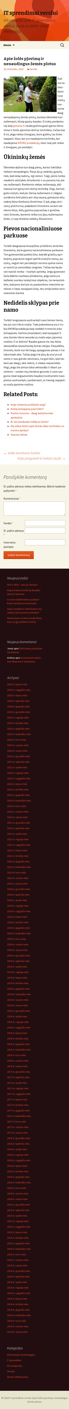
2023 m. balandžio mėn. (19, 734)
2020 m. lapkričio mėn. (18, 894)
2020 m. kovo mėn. (16, 939)
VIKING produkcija (28, 143)
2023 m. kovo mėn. (16, 739)
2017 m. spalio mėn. (17, 1082)
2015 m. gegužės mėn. (18, 1243)
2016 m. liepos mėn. (17, 1165)
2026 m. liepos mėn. (17, 684)
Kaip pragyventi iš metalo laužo (41, 458)
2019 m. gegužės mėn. (18, 988)
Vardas (8, 523)
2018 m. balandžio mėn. (19, 1049)
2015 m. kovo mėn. (16, 1254)
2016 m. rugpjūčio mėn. (19, 1160)
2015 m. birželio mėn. (18, 1237)
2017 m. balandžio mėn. (19, 1116)
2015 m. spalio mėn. (17, 1215)
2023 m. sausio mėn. (17, 750)
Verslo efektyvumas (17, 1376)
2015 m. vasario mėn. (18, 1260)
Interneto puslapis (10, 544)
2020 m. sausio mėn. (17, 950)
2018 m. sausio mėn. (17, 1066)
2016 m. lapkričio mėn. (18, 1143)
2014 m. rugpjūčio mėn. (19, 1293)
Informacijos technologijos (21, 1354)
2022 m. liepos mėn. (17, 784)
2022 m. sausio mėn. (17, 817)
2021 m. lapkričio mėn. (18, 828)
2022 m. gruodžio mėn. (18, 756)
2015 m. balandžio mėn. (19, 1248)
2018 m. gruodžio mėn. (18, 1010)
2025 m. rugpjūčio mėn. (19, 689)
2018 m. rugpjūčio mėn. (19, 1027)
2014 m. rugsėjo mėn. (18, 1287)
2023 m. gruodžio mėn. (18, 712)
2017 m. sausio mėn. (17, 1132)
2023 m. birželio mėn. (18, 723)
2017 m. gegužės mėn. (18, 1110)
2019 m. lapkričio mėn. (18, 961)
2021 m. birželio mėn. (18, 856)
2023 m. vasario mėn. (18, 745)
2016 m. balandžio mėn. (19, 1182)
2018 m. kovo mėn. (16, 1055)
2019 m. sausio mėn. (17, 1005)
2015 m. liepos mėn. (17, 1232)
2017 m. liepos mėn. (17, 1099)
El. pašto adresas (14, 533)
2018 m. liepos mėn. (17, 1033)
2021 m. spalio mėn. (17, 833)
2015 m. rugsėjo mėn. (18, 1221)
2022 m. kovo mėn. (16, 806)
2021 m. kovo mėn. (16, 872)
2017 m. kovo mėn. (16, 1121)
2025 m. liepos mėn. (17, 695)
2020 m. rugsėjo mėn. (18, 905)
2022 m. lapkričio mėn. (18, 761)
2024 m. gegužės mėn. (18, 706)
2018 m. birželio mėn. (18, 1038)
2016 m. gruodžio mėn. (18, 1138)
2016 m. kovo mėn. (16, 1188)
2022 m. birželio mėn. (18, 789)
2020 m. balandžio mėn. (19, 933)
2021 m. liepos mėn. (17, 850)
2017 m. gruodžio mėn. (18, 1071)
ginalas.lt (19, 125)
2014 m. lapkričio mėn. (18, 1276)
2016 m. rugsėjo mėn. (18, 1154)
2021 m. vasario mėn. (18, 878)
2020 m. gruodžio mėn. (18, 889)
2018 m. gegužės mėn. (18, 1044)
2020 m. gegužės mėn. (18, 927)
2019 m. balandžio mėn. (19, 994)
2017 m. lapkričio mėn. (18, 1077)
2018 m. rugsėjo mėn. (18, 1022)
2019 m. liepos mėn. (17, 977)
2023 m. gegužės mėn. (18, 728)
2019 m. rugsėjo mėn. (18, 972)
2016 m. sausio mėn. (17, 1199)
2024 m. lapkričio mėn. (18, 701)
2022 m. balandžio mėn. (19, 800)
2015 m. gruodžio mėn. (18, 1204)
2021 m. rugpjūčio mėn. (19, 844)
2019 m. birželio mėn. (18, 983)
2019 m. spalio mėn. (17, 966)
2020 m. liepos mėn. (17, 916)
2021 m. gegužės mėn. (18, 861)
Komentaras (12, 498)
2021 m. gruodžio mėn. (18, 822)
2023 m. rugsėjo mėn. (18, 717)
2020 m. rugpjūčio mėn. (19, 911)
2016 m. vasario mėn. (18, 1193)
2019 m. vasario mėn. (18, 999)
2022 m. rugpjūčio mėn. (19, 778)
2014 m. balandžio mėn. (19, 1315)
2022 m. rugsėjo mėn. (18, 772)
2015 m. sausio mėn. (17, 1265)
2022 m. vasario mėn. (18, 811)
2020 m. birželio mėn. (18, 922)
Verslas (34, 69)
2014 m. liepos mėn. (17, 1298)
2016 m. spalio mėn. (17, 1149)
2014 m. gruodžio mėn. (18, 1271)
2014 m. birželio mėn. (18, 1304)
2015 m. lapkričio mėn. (18, 1210)
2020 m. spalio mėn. (17, 900)
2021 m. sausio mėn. (17, 883)
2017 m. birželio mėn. (18, 1105)
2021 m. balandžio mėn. (19, 867)
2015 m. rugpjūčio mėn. (19, 1226)
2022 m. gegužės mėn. (18, 795)
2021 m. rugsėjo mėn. (18, 839)
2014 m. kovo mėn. (16, 1320)
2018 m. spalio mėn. (17, 1016)
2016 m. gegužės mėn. (18, 1177)
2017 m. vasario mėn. (18, 1127)
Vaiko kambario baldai (22, 453)
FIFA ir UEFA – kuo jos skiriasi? (22, 584)
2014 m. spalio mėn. (17, 1282)
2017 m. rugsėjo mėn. (18, 1088)
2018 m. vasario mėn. (18, 1060)
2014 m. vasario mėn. (18, 1326)
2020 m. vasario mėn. (18, 944)
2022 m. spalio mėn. (17, 767)
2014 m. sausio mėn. (17, 1331)
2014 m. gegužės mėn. (18, 1309)
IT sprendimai (14, 1360)
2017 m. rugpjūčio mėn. (19, 1093)
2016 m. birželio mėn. (18, 1171)
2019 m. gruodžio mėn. (18, 955)
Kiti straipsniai (14, 1365)
